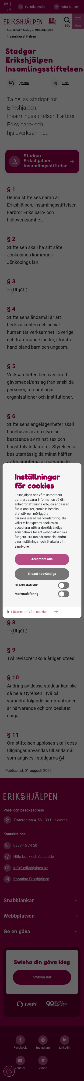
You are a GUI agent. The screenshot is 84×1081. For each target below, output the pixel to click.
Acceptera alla (42, 559)
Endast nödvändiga (42, 574)
